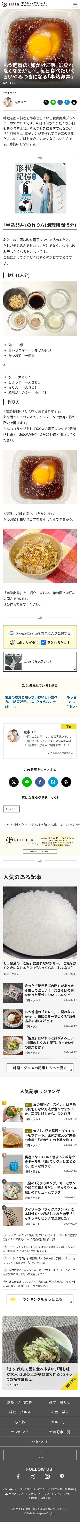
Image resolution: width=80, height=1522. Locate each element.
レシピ (12, 809)
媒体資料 (45, 1498)
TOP (6, 824)
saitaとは (40, 1441)
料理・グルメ (20, 824)
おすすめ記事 (55, 1489)
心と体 (20, 1421)
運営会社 (32, 1498)
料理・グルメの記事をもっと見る (40, 1067)
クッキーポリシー (64, 1493)
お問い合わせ (10, 1489)
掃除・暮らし (60, 1401)
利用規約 (69, 1489)
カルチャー (60, 1421)
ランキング (20, 1431)
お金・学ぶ (60, 1411)
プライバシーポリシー (40, 1493)
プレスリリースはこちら (32, 1489)
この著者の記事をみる (61, 753)
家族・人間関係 (19, 1401)
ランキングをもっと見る (43, 1299)
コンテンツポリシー (15, 1493)
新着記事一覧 (60, 1431)
